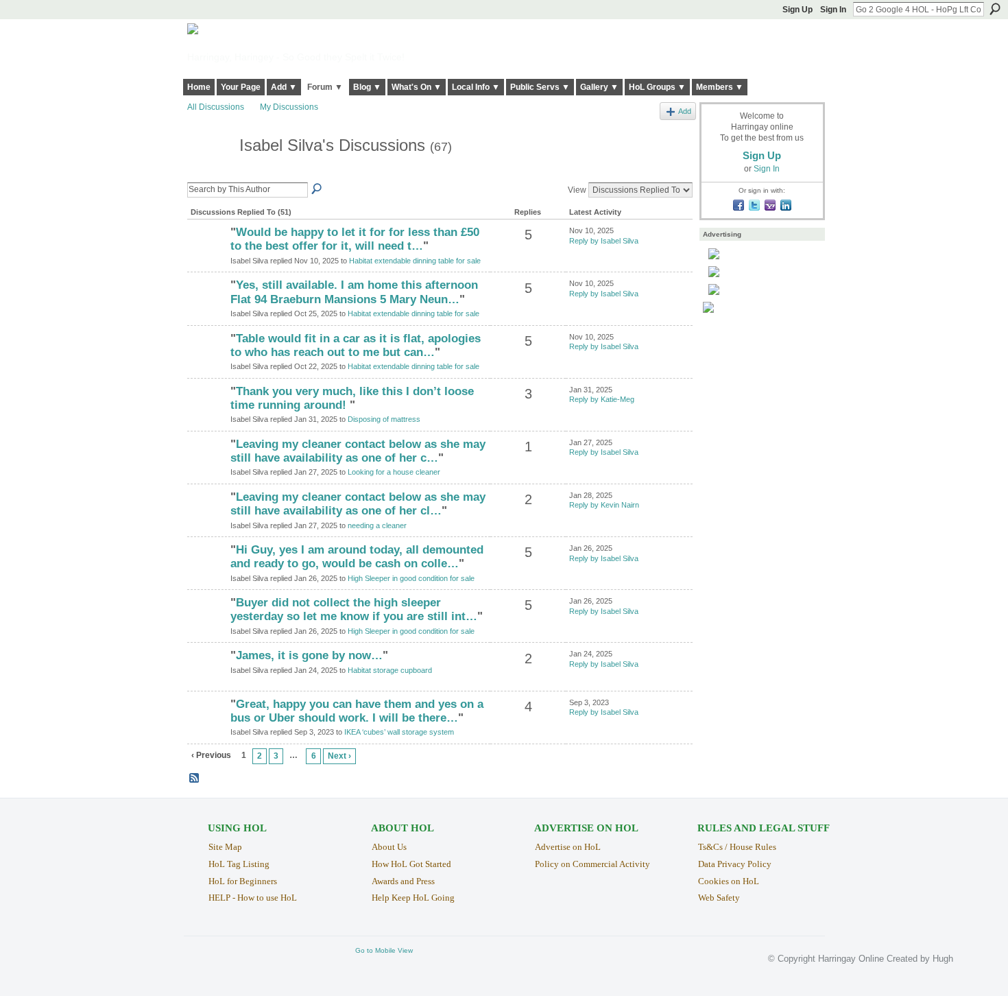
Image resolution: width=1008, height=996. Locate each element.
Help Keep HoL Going (413, 897)
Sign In (833, 9)
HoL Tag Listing (238, 864)
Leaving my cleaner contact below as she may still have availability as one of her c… (357, 451)
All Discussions (215, 107)
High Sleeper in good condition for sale (411, 578)
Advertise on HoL (568, 847)
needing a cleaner (377, 525)
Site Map (225, 847)
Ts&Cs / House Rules (737, 847)
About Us (389, 847)
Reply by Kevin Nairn (604, 505)
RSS (195, 778)
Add (684, 111)
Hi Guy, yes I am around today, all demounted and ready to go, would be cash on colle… (356, 556)
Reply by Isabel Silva (603, 241)
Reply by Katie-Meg (601, 399)
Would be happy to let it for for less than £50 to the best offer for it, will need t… (354, 239)
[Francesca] (207, 468)
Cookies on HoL (728, 881)
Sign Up (797, 9)
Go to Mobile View (384, 950)
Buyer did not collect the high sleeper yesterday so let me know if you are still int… (353, 609)
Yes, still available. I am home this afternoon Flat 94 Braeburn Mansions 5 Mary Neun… (354, 291)
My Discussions (289, 107)
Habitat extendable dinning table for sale (415, 261)
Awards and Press (403, 881)
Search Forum (317, 189)
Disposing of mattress (384, 419)
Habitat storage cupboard (390, 670)
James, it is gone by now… (309, 655)
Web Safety (719, 897)
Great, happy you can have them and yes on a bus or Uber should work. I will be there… (356, 711)
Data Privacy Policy (734, 864)
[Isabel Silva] (209, 171)
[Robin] (207, 521)
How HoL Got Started (411, 864)
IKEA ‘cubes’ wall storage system (399, 732)
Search (994, 9)
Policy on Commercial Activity (592, 864)
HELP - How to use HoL (252, 897)
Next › (339, 756)
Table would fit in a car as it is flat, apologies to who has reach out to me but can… (355, 345)
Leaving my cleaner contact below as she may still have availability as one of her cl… (357, 503)
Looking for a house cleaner (394, 472)
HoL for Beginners (242, 881)
